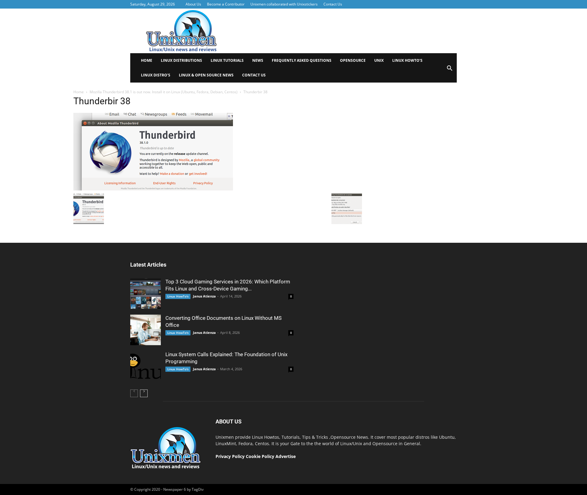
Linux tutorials (227, 60)
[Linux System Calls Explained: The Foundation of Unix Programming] (145, 366)
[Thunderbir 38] (153, 189)
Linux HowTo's (178, 296)
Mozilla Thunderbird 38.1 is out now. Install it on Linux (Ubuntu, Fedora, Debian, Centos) (164, 91)
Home (146, 60)
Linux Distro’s (155, 75)
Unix (379, 60)
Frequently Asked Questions (301, 60)
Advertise (285, 456)
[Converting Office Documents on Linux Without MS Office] (145, 330)
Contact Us (332, 4)
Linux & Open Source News (206, 75)
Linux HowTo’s (407, 60)
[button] (449, 70)
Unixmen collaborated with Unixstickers (284, 4)
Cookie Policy (260, 456)
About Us (193, 4)
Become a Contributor (226, 4)
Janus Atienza (204, 296)
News (257, 60)
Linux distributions (181, 60)
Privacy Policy (230, 456)
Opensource (353, 60)
